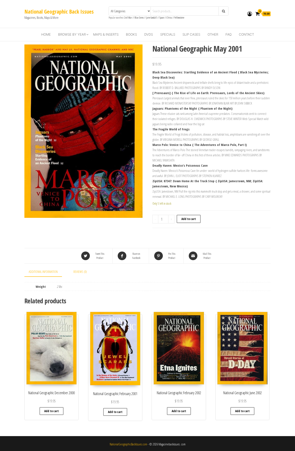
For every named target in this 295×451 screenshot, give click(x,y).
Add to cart (188, 219)
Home (46, 34)
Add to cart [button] (51, 411)
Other (213, 34)
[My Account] (249, 13)
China (169, 17)
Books (131, 34)
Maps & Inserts (106, 34)
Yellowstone (179, 17)
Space (161, 17)
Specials (167, 34)
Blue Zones (139, 17)
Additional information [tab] (43, 271)
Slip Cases (191, 34)
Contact (246, 34)
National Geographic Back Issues (59, 11)
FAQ (228, 34)
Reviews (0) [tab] (80, 271)
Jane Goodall (151, 17)
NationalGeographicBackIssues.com (128, 444)
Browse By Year (72, 34)
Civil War (128, 17)
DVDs (148, 34)
